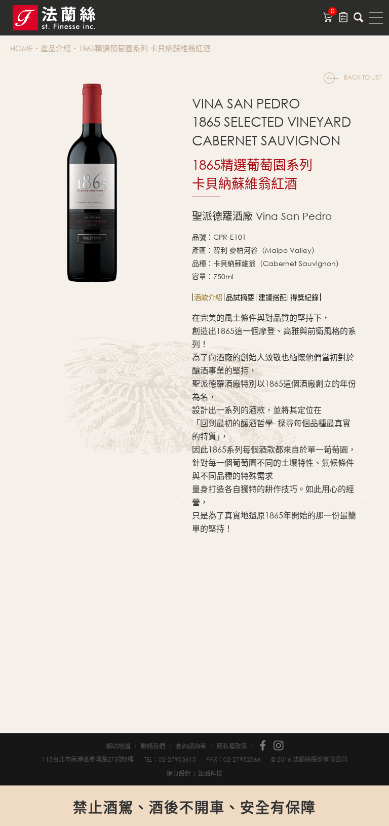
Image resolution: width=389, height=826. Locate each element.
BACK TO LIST (362, 77)
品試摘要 (240, 297)
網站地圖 (118, 746)
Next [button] (364, 496)
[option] (208, 297)
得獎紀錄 (304, 297)
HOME (21, 48)
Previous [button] (184, 496)
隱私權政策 (232, 746)
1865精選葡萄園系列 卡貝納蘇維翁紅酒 (145, 48)
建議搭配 (272, 297)
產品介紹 (56, 48)
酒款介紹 (208, 297)
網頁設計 (179, 773)
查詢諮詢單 (191, 746)
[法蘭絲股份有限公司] (66, 17)
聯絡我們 (153, 746)
